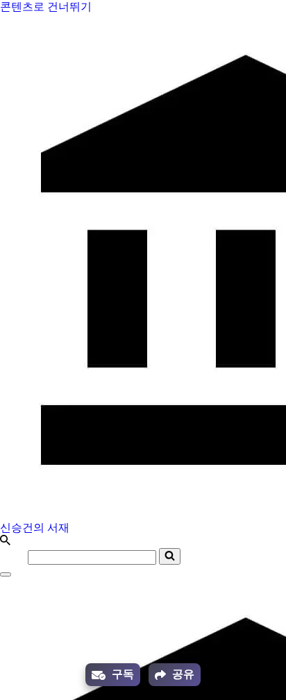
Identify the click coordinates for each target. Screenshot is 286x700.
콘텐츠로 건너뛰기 (46, 6)
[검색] (5, 541)
